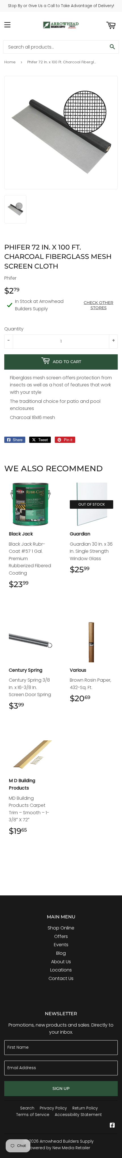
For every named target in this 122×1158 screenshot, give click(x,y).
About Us (61, 961)
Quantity (14, 329)
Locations (61, 970)
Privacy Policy (53, 1108)
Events (61, 944)
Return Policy (85, 1108)
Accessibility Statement (78, 1114)
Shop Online (61, 928)
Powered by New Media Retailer (59, 1148)
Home (10, 62)
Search (27, 1108)
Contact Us (61, 978)
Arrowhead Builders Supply (67, 1141)
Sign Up (61, 1088)
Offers (61, 936)
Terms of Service (32, 1114)
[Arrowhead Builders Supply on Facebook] (112, 1126)
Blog (61, 953)
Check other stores (98, 305)
